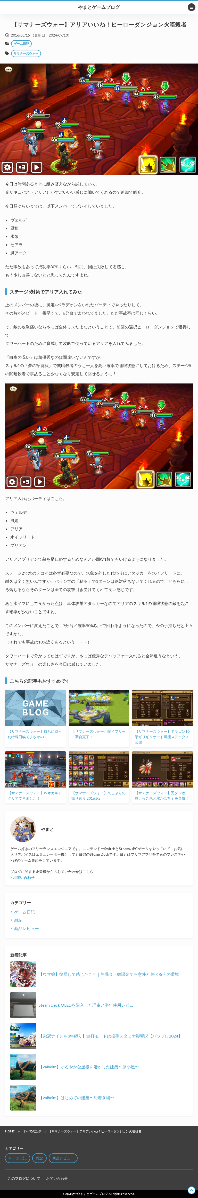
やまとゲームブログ (99, 7)
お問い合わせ (24, 877)
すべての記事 (32, 1131)
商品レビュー (26, 928)
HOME (10, 1131)
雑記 (18, 920)
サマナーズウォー (26, 53)
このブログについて (24, 1178)
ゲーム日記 (21, 44)
